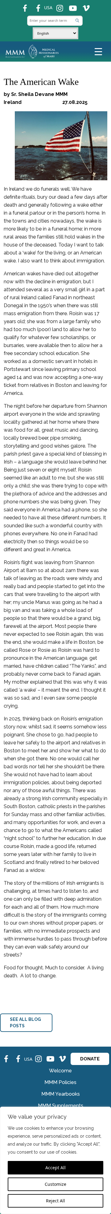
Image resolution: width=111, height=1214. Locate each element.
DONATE (90, 1059)
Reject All (55, 1201)
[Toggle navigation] (98, 51)
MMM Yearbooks (60, 1094)
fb (22, 5)
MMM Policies (60, 1082)
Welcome (60, 1071)
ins (57, 5)
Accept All (55, 1167)
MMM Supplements (60, 1106)
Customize (55, 1184)
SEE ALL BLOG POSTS (25, 1022)
